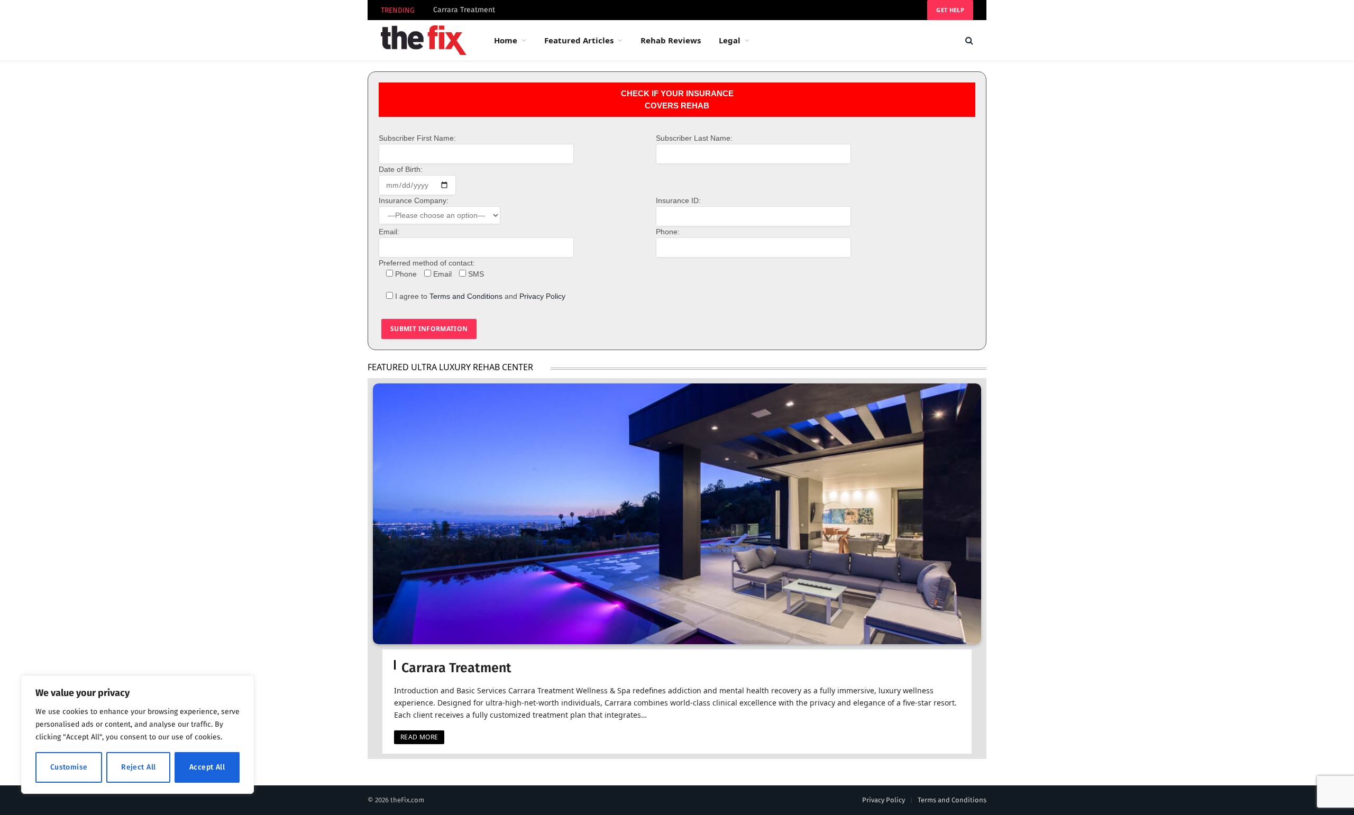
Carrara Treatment (464, 9)
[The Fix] (423, 40)
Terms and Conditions (465, 296)
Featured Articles (579, 40)
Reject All (138, 767)
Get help (950, 10)
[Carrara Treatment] (677, 513)
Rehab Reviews (671, 40)
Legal (729, 40)
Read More (419, 736)
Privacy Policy (542, 296)
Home (505, 40)
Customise (69, 767)
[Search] (968, 40)
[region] (137, 734)
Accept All (207, 767)
